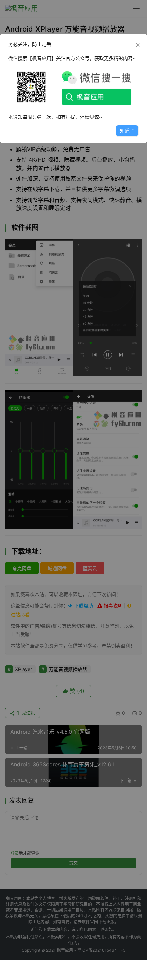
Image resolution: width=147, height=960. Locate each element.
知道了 (127, 130)
